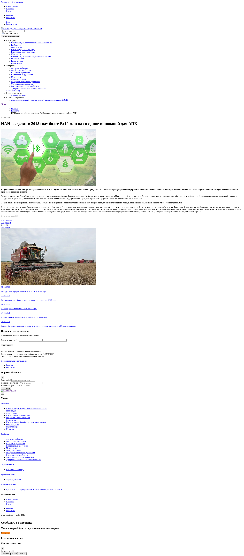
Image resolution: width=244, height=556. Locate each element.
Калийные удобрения (20, 72)
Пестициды (5, 403)
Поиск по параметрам (10, 36)
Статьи (9, 11)
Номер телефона (8, 385)
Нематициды (16, 63)
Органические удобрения (22, 84)
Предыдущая (6, 220)
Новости (10, 9)
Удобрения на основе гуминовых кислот (28, 88)
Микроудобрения (18, 79)
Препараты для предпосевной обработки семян (31, 43)
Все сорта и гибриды (15, 469)
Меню (3, 104)
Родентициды (17, 61)
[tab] (122, 404)
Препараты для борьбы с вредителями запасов (31, 56)
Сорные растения (18, 95)
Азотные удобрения (19, 68)
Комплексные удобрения (22, 75)
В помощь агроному (8, 484)
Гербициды (16, 45)
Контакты (10, 18)
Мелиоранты (16, 77)
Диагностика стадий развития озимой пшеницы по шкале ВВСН (39, 100)
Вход (8, 22)
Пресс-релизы (12, 6)
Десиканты (16, 54)
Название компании (9, 383)
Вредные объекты (7, 474)
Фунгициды (16, 47)
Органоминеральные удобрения (25, 86)
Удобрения (5, 434)
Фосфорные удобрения (21, 70)
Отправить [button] (5, 533)
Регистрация (11, 24)
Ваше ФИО (6, 380)
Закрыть (22, 554)
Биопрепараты (17, 59)
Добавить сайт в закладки (12, 2)
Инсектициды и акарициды (23, 50)
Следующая (6, 222)
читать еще (6, 227)
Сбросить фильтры (9, 554)
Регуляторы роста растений (23, 52)
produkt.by (15, 216)
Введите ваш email (10, 340)
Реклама (9, 15)
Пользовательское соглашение (14, 361)
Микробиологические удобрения (25, 82)
